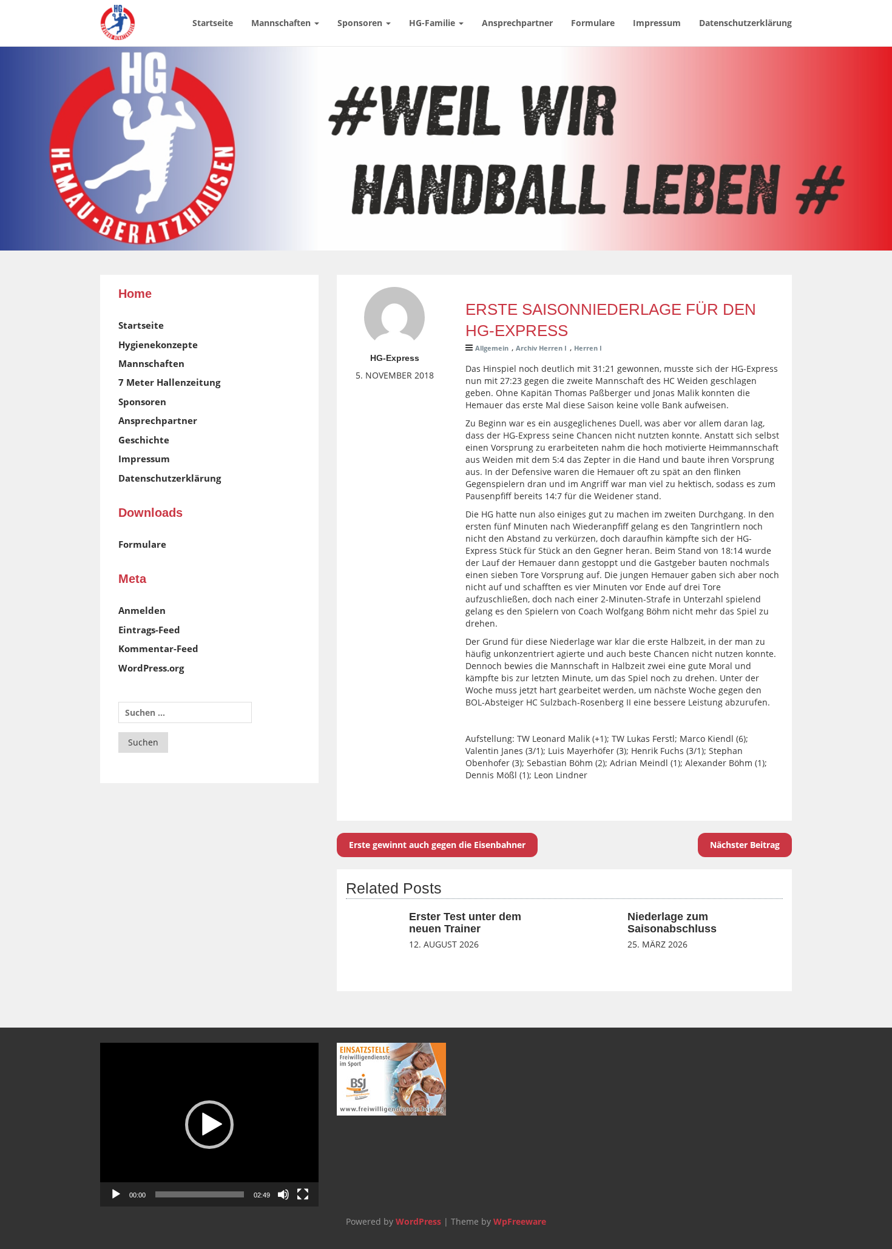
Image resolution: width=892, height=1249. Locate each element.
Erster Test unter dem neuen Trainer (465, 923)
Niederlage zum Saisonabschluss (672, 923)
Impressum (657, 23)
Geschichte (143, 440)
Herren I (588, 347)
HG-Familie (433, 23)
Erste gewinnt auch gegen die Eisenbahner (437, 844)
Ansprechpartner (517, 23)
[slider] (199, 1194)
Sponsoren (361, 23)
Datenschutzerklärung (745, 23)
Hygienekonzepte (158, 344)
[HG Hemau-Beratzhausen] (117, 15)
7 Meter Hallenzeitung (169, 382)
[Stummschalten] (283, 1194)
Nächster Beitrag (745, 844)
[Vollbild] (303, 1194)
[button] (209, 1124)
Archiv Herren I (541, 347)
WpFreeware (519, 1221)
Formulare (593, 23)
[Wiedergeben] (116, 1194)
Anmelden (142, 610)
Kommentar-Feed (158, 648)
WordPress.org (151, 668)
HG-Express (394, 358)
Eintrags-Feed (149, 630)
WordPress (418, 1221)
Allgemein (492, 347)
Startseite (212, 23)
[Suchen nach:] (185, 712)
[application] (209, 1125)
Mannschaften (282, 23)
